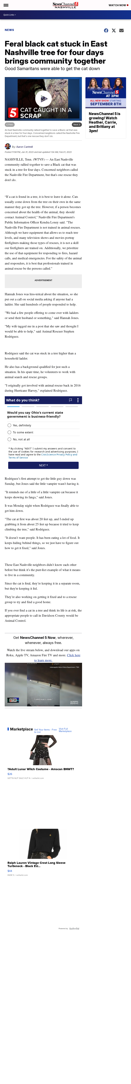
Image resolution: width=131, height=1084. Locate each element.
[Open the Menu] (6, 5)
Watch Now (118, 5)
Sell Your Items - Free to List (45, 731)
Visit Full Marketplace (65, 730)
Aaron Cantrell (24, 146)
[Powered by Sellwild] (74, 928)
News (9, 30)
